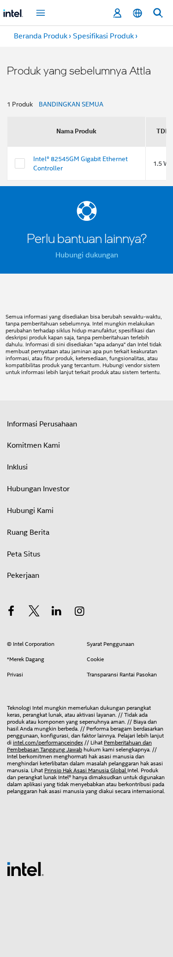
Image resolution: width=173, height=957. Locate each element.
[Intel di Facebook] (11, 612)
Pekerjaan (23, 575)
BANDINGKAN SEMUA (71, 104)
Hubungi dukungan (86, 255)
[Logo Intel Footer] (25, 868)
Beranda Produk (40, 36)
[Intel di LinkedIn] (57, 612)
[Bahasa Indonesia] (137, 13)
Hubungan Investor (38, 489)
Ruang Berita (28, 532)
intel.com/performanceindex (48, 742)
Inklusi (17, 467)
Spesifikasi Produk (103, 36)
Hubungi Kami (30, 510)
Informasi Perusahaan (42, 424)
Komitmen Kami (33, 445)
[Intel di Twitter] (34, 612)
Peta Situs (23, 554)
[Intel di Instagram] (80, 612)
